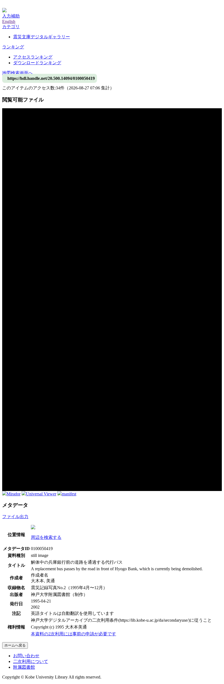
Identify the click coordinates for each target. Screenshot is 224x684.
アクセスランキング (32, 57)
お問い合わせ (26, 655)
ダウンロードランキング (37, 62)
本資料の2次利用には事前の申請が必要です (73, 634)
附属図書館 (24, 667)
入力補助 (11, 16)
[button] (11, 26)
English (8, 21)
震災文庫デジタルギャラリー (41, 36)
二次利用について (30, 661)
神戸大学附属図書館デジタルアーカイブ (41, 4)
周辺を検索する (46, 537)
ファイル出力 (15, 516)
